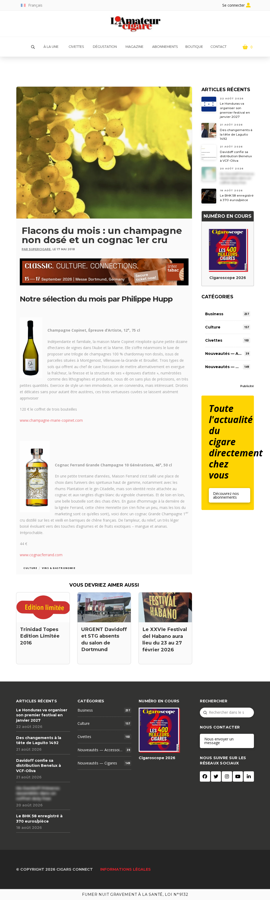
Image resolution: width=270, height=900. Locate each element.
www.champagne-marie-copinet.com (51, 420)
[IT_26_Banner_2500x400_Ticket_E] (104, 271)
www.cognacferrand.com (41, 554)
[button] (32, 47)
